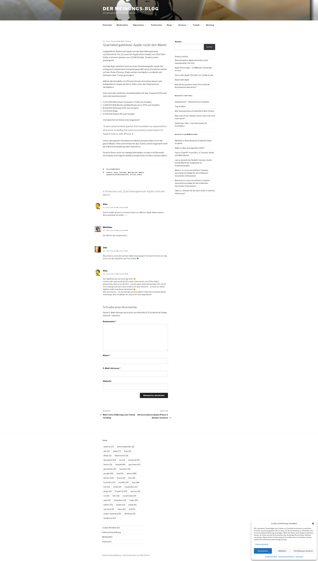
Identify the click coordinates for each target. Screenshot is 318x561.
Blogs (169, 25)
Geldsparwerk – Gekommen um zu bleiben (192, 102)
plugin (107, 491)
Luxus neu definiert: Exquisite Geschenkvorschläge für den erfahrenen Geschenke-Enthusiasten (191, 173)
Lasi (176, 160)
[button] (313, 523)
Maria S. (178, 170)
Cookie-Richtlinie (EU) (111, 528)
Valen (177, 191)
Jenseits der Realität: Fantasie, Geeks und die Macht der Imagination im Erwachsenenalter (193, 163)
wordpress (109, 518)
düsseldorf (109, 460)
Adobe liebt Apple (182, 80)
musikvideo (131, 487)
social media (129, 496)
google (108, 473)
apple (109, 172)
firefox (107, 464)
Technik (196, 25)
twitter (108, 505)
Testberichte (156, 25)
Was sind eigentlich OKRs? (193, 148)
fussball (120, 464)
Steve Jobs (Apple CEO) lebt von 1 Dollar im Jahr (194, 75)
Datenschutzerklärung (286, 556)
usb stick (108, 509)
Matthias (126, 41)
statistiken (120, 500)
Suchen (178, 42)
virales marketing (112, 514)
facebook (134, 460)
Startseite (107, 25)
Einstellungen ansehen (303, 551)
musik (117, 487)
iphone (123, 172)
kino (131, 478)
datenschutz (121, 456)
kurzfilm (124, 482)
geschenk (134, 464)
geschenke (109, 469)
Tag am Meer (180, 106)
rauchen (135, 491)
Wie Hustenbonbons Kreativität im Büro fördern (194, 111)
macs (141, 172)
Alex (105, 204)
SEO (116, 496)
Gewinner (124, 469)
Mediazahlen (122, 25)
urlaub (132, 505)
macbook (133, 172)
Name (106, 355)
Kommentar (109, 321)
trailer (133, 500)
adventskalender (125, 447)
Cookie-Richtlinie (271, 556)
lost (106, 487)
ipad (116, 172)
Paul (176, 153)
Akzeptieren (263, 551)
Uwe (105, 247)
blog (127, 451)
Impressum (299, 556)
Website (107, 381)
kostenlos (109, 482)
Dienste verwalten (261, 544)
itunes (121, 478)
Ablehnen (282, 551)
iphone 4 (108, 478)
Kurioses (182, 25)
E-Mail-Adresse (111, 368)
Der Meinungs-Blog (131, 8)
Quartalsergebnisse (117, 174)
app (106, 451)
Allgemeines (138, 25)
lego (135, 482)
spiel (107, 500)
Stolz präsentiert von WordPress (136, 555)
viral (132, 509)
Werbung (210, 25)
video (121, 509)
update (120, 505)
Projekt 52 (121, 491)
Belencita (179, 180)
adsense (108, 447)
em (122, 460)
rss (106, 496)
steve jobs (136, 174)
